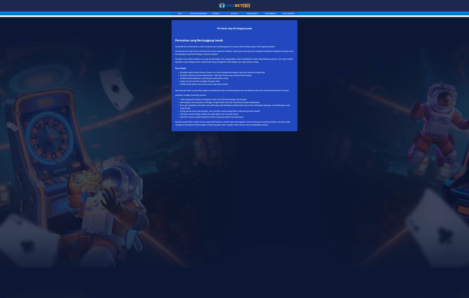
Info (180, 13)
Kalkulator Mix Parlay (198, 13)
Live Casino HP (270, 13)
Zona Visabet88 (288, 13)
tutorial (216, 13)
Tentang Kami (252, 13)
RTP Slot (234, 13)
